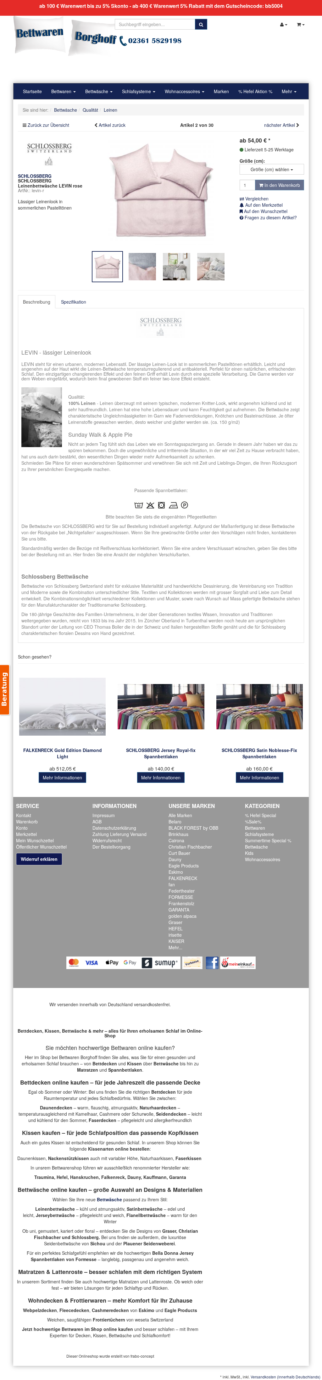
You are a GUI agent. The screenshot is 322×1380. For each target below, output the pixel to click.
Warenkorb (27, 821)
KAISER (176, 941)
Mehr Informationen (62, 777)
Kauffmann (155, 1177)
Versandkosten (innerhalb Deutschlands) (285, 1376)
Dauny (175, 859)
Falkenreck (113, 1177)
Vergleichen (256, 198)
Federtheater (182, 891)
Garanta (177, 1177)
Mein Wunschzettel (35, 840)
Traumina (44, 1177)
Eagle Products (184, 865)
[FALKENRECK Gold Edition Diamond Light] (62, 707)
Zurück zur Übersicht (48, 125)
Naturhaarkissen (156, 1158)
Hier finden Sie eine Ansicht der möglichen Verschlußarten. (131, 554)
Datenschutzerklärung (114, 828)
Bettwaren (62, 91)
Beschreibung (36, 302)
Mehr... (175, 947)
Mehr (287, 91)
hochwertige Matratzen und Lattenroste (132, 1281)
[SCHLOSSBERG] (49, 153)
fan (172, 884)
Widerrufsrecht (107, 840)
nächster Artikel (280, 125)
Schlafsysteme (137, 91)
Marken (221, 91)
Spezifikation (73, 302)
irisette (175, 935)
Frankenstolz (181, 903)
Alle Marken (180, 815)
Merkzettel (26, 834)
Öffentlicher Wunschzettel (41, 847)
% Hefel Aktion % (255, 91)
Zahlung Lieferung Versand (119, 834)
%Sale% (253, 821)
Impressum (103, 815)
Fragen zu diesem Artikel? (270, 217)
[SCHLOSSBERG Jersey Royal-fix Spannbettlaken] (160, 707)
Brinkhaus (178, 834)
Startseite (32, 91)
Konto (22, 828)
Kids (249, 853)
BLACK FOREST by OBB (193, 828)
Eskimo (176, 872)
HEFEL (176, 928)
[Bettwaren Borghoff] (68, 38)
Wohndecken (45, 1300)
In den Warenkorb (281, 185)
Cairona (176, 840)
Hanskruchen (84, 1177)
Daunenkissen (31, 1158)
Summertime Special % (268, 840)
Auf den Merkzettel (263, 205)
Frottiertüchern (109, 1319)
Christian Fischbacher (190, 847)
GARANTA (179, 909)
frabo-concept (142, 1356)
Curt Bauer (179, 853)
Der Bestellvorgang (111, 847)
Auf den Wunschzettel (265, 211)
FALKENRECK (183, 878)
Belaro (175, 821)
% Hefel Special (260, 815)
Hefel (62, 1177)
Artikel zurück (112, 125)
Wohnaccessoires (183, 91)
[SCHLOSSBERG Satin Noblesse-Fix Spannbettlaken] (259, 707)
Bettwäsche (97, 91)
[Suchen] (201, 24)
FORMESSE (181, 897)
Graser (175, 922)
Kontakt (23, 815)
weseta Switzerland (154, 1319)
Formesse (86, 1259)
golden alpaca (183, 916)
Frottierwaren (88, 1300)
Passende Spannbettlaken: (161, 490)
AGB (97, 821)
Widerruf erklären (39, 859)
